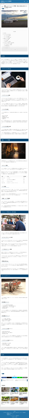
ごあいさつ (21, 412)
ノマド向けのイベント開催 (8, 44)
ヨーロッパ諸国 (7, 39)
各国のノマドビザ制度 (7, 38)
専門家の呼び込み (7, 45)
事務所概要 (24, 412)
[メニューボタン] (27, 1)
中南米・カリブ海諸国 (7, 41)
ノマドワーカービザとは (7, 34)
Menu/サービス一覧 (9, 412)
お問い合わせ (17, 412)
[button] (4, 377)
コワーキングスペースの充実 (8, 43)
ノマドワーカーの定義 (7, 35)
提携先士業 (17, 415)
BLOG (3, 8)
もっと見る (14, 49)
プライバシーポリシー (12, 415)
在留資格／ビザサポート (9, 413)
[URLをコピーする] (25, 377)
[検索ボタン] (24, 1)
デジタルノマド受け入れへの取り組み (9, 42)
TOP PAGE (5, 412)
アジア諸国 (6, 40)
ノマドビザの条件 (7, 36)
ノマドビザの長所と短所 (8, 37)
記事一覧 (14, 412)
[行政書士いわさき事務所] (6, 1)
